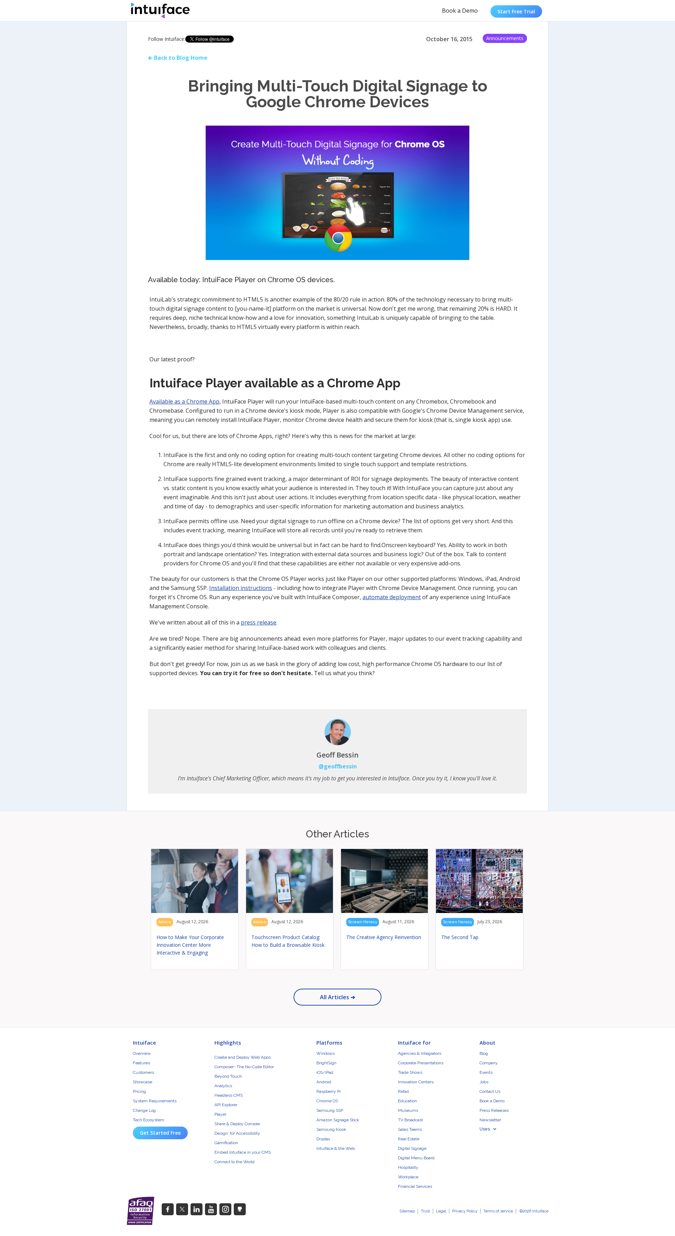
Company (489, 1062)
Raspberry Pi (328, 1091)
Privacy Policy (464, 1211)
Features (141, 1062)
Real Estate (408, 1138)
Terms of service (498, 1211)
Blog (484, 1053)
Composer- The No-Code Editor (244, 1066)
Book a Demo (460, 10)
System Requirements (154, 1100)
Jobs (484, 1081)
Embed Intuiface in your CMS (242, 1152)
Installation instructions (240, 588)
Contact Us (490, 1091)
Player (220, 1114)
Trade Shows (410, 1072)
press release (258, 622)
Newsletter (490, 1119)
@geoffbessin (338, 766)
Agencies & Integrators (419, 1053)
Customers (143, 1072)
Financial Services (415, 1186)
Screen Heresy (362, 922)
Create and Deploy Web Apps (242, 1057)
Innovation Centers (415, 1081)
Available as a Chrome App (184, 401)
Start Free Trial (516, 11)
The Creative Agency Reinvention (383, 937)
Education (407, 1100)
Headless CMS (228, 1095)
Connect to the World (234, 1161)
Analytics (223, 1085)
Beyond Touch (228, 1076)
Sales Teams (410, 1129)
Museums (408, 1110)
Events (486, 1072)
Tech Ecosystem (148, 1119)
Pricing (139, 1091)
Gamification (226, 1142)
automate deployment (391, 597)
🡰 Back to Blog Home (177, 57)
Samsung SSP (329, 1110)
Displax (323, 1138)
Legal (441, 1211)
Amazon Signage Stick (337, 1119)
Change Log (144, 1110)
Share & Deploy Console (237, 1123)
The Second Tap (459, 937)
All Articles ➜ (337, 997)
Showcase (142, 1081)
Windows (325, 1053)
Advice (164, 922)
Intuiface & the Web (335, 1148)
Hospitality (408, 1167)
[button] (492, 1129)
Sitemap (407, 1211)
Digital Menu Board (416, 1157)
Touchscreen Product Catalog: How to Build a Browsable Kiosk (287, 941)
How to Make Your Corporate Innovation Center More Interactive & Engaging (190, 945)
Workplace (408, 1176)
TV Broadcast (410, 1119)
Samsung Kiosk (331, 1129)
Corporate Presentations (420, 1062)
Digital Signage (412, 1148)
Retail (403, 1091)
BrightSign (326, 1062)
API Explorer (225, 1104)
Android (323, 1081)
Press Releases (494, 1110)
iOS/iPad (324, 1072)
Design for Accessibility (237, 1133)
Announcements (504, 38)
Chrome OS (327, 1100)
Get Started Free (160, 1132)
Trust (425, 1211)
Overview (142, 1053)
